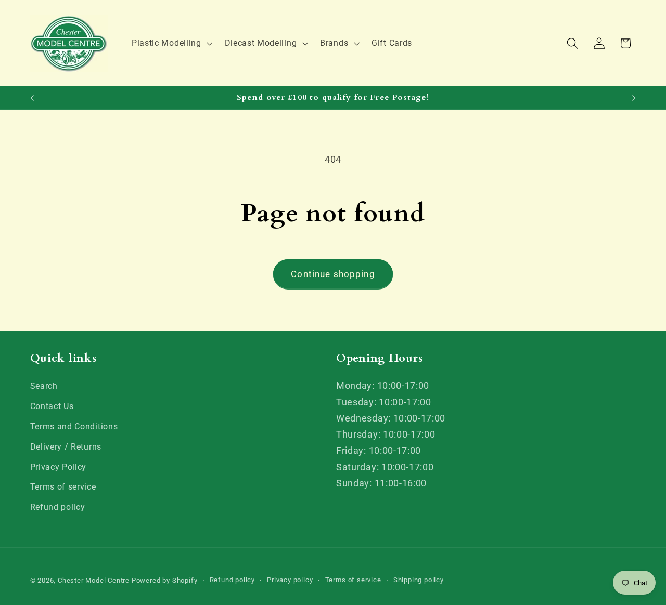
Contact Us (52, 406)
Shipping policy (418, 580)
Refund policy (57, 507)
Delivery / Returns (65, 447)
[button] (170, 43)
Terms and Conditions (74, 426)
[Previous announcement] (32, 97)
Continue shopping (333, 274)
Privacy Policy (58, 467)
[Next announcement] (633, 97)
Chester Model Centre (94, 581)
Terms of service (63, 487)
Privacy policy (290, 580)
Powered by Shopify (165, 581)
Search (44, 386)
